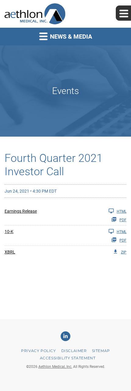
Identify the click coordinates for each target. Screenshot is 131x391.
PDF (122, 220)
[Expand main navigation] (123, 13)
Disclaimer (74, 350)
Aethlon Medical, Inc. (55, 367)
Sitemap (101, 350)
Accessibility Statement (68, 358)
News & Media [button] (70, 36)
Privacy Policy (38, 350)
